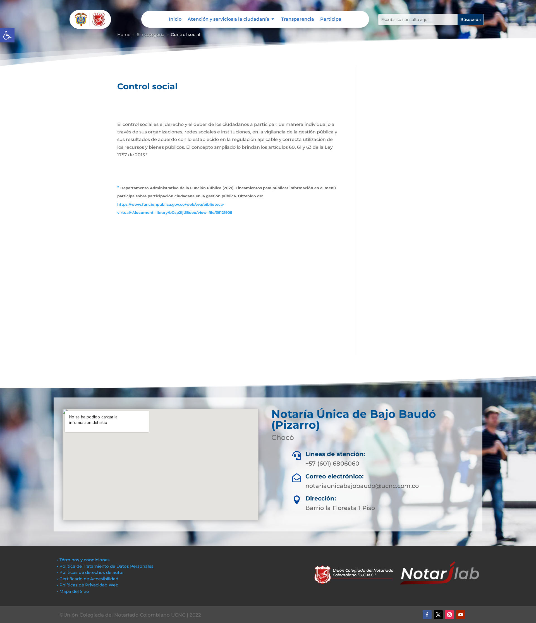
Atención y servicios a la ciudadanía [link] (228, 19)
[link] (7, 35)
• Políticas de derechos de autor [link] (90, 572)
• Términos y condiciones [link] (83, 559)
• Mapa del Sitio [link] (73, 591)
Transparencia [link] (297, 19)
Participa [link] (330, 19)
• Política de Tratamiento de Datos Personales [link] (105, 566)
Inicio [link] (175, 19)
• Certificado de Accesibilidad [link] (87, 578)
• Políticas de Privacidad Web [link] (87, 585)
